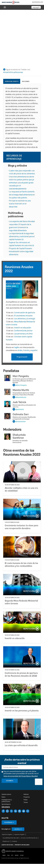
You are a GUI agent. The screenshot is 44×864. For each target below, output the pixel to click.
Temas (26, 802)
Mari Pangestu (21, 376)
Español (17, 829)
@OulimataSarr (20, 421)
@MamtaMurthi (20, 397)
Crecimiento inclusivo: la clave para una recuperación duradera (22, 516)
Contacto (14, 841)
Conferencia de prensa (23, 330)
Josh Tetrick (19, 402)
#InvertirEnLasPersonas (13, 72)
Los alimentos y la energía (24, 318)
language (35, 7)
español (34, 350)
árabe (20, 350)
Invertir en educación (22, 327)
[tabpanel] (22, 116)
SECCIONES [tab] (25, 81)
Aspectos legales (7, 834)
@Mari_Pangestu (21, 385)
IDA (8, 855)
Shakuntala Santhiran (19, 436)
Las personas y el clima (23, 333)
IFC (12, 855)
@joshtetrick (19, 409)
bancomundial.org (37, 2)
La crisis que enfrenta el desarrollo (22, 734)
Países (25, 800)
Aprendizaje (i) (6, 804)
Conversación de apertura (24, 312)
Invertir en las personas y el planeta (22, 699)
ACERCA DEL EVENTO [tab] (11, 81)
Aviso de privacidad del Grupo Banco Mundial (21, 776)
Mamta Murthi (21, 390)
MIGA (16, 855)
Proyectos (27, 797)
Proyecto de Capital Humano (20, 248)
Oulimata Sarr (21, 414)
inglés (16, 347)
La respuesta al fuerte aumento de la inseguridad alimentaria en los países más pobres (22, 194)
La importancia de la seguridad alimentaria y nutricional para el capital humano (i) (21, 236)
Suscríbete (9, 781)
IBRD (4, 855)
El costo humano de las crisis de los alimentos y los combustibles (22, 553)
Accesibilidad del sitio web (11, 838)
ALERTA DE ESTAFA (7, 845)
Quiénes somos (6, 794)
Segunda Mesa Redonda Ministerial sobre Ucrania (22, 591)
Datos (3, 797)
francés (26, 350)
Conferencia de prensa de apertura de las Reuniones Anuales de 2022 (22, 663)
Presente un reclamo (22, 845)
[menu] (4, 7)
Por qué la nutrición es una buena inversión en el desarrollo (20, 203)
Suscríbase (8, 822)
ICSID (21, 855)
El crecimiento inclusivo (23, 315)
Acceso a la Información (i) (29, 838)
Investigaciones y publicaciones (7, 800)
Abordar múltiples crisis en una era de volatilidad (22, 478)
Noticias (26, 794)
